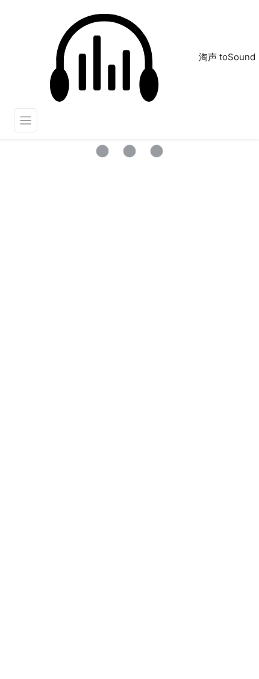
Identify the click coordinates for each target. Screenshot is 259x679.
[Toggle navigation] (26, 120)
